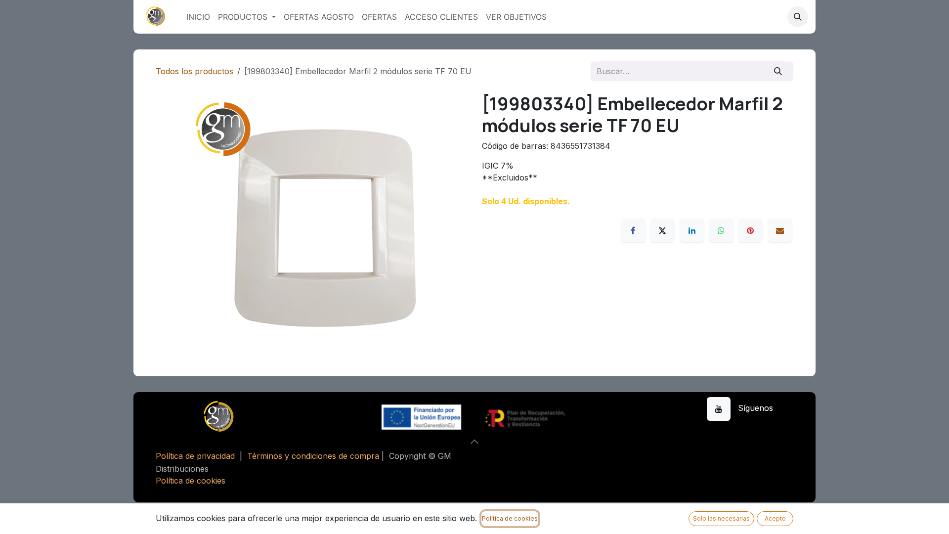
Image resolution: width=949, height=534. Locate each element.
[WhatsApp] (721, 230)
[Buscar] (778, 71)
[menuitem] (198, 17)
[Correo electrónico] (780, 230)
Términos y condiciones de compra (313, 456)
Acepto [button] (775, 518)
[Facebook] (633, 230)
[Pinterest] (750, 230)
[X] (662, 230)
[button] (797, 16)
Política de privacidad (195, 456)
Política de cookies (190, 481)
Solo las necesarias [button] (721, 518)
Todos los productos (194, 71)
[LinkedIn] (692, 230)
